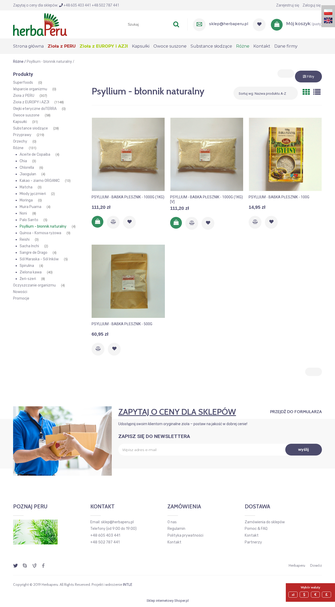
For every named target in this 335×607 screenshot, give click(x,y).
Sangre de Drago (33, 252)
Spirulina (27, 265)
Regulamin (176, 528)
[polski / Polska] (328, 12)
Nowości (20, 292)
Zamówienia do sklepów (265, 522)
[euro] (316, 595)
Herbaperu (297, 565)
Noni (23, 213)
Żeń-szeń (28, 279)
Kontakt (174, 542)
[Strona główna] (40, 24)
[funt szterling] (327, 595)
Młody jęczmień (33, 194)
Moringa (26, 200)
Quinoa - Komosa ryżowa (40, 233)
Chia (23, 161)
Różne (18, 148)
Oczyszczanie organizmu (34, 285)
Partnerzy (253, 542)
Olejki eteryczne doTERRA (35, 108)
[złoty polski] (293, 595)
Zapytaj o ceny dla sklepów (177, 412)
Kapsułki (20, 122)
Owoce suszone (26, 115)
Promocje (21, 298)
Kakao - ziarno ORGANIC (40, 180)
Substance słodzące (30, 128)
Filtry (310, 76)
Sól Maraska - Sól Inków (39, 259)
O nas (172, 522)
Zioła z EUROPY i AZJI (31, 102)
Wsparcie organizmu (30, 89)
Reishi (25, 239)
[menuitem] (30, 46)
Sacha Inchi (29, 246)
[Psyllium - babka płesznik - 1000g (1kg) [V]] (206, 154)
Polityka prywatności (185, 535)
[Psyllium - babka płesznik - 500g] (128, 281)
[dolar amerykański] (305, 595)
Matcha (26, 187)
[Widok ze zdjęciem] (306, 92)
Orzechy (20, 141)
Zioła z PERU (23, 95)
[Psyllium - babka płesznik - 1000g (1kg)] (128, 154)
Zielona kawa (31, 272)
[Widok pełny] (317, 92)
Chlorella (27, 167)
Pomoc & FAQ (256, 528)
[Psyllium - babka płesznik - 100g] (285, 154)
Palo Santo (29, 220)
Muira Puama (30, 207)
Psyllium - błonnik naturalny (43, 226)
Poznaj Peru (30, 506)
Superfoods (23, 82)
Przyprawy (22, 135)
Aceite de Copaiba (35, 154)
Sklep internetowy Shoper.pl (168, 601)
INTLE (127, 584)
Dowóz (316, 565)
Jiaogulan (28, 174)
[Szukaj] (176, 24)
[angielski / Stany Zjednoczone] (328, 20)
